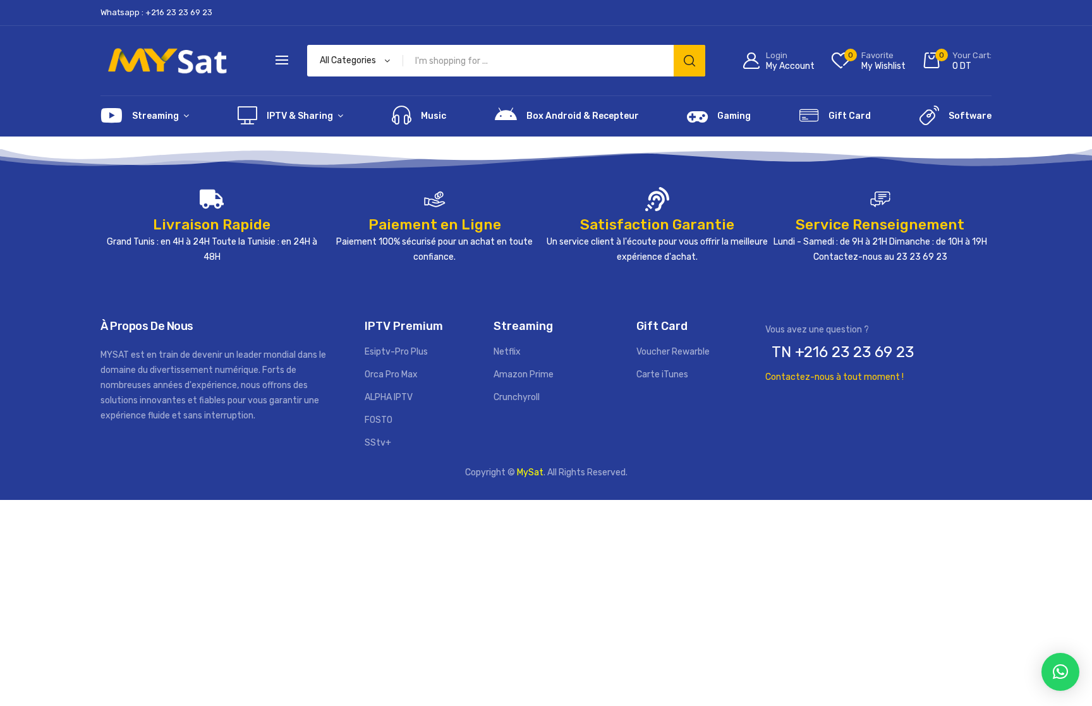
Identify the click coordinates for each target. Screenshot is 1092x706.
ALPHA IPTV (389, 397)
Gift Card (849, 116)
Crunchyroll (517, 397)
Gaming (734, 116)
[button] (1060, 672)
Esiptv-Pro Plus (396, 351)
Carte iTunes (662, 374)
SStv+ (378, 442)
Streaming (155, 116)
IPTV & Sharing (300, 116)
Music (433, 116)
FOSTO (378, 420)
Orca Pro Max (391, 374)
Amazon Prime (524, 374)
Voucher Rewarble (673, 351)
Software (970, 116)
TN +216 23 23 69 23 (843, 352)
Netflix (507, 351)
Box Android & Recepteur (582, 116)
